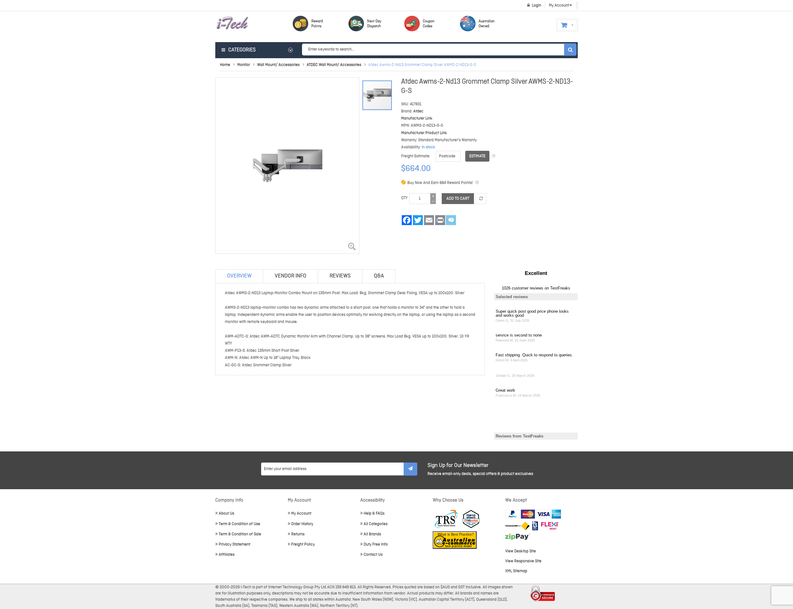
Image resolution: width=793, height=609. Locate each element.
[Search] (570, 49)
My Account (301, 513)
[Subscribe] (410, 469)
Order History (302, 524)
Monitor (243, 64)
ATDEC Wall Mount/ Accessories (334, 64)
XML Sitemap (516, 571)
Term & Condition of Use (239, 524)
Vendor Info (290, 276)
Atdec (418, 111)
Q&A (379, 276)
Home (225, 64)
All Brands (372, 534)
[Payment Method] (517, 526)
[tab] (239, 276)
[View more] (493, 156)
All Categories (376, 524)
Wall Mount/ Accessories (278, 64)
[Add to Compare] (480, 198)
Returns (297, 534)
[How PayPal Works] (533, 514)
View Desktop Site (520, 551)
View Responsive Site (523, 561)
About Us (226, 513)
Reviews (340, 276)
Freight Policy (303, 544)
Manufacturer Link (416, 118)
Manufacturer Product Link (424, 133)
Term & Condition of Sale (240, 534)
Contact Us (373, 554)
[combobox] (439, 49)
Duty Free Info (376, 544)
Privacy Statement (234, 544)
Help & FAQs (374, 513)
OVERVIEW (239, 276)
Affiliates (226, 554)
